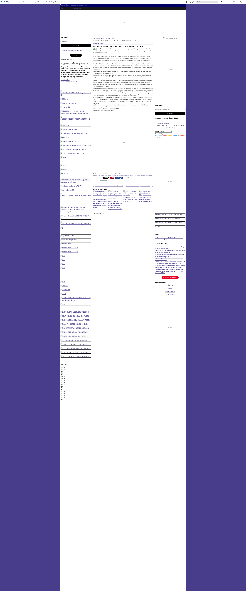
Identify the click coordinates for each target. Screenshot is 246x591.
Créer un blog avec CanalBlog (69, 81)
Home (62, 7)
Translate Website (163, 123)
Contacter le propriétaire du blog (71, 50)
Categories (109, 38)
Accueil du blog (65, 80)
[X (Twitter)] (190, 2)
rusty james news (98, 38)
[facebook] (186, 2)
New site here (77, 8)
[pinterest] (193, 2)
